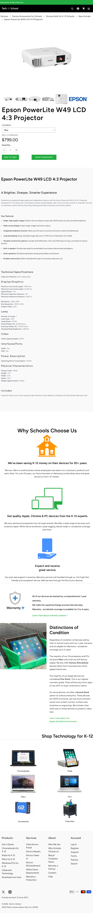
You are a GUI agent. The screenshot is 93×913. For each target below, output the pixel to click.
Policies (74, 859)
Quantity (6, 145)
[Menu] (89, 8)
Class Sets (69, 821)
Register (75, 848)
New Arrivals (84, 16)
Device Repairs (33, 851)
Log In (74, 844)
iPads (69, 771)
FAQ (50, 876)
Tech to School (15, 904)
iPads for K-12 (8, 855)
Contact (52, 872)
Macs (23, 797)
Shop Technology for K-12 (67, 736)
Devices (4, 16)
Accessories (23, 821)
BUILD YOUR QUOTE (44, 157)
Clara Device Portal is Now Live (11, 2)
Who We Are (54, 844)
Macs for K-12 (8, 859)
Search (74, 863)
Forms (74, 856)
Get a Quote (8, 844)
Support (75, 852)
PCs (69, 797)
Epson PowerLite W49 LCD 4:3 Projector (44, 114)
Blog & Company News (53, 858)
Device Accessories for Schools (27, 16)
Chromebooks (23, 771)
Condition (6, 125)
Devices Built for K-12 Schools (60, 16)
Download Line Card (11, 877)
